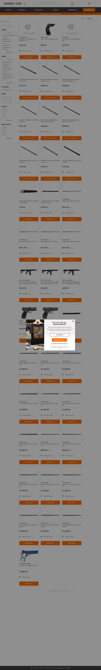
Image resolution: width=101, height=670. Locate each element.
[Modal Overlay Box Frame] (50, 335)
